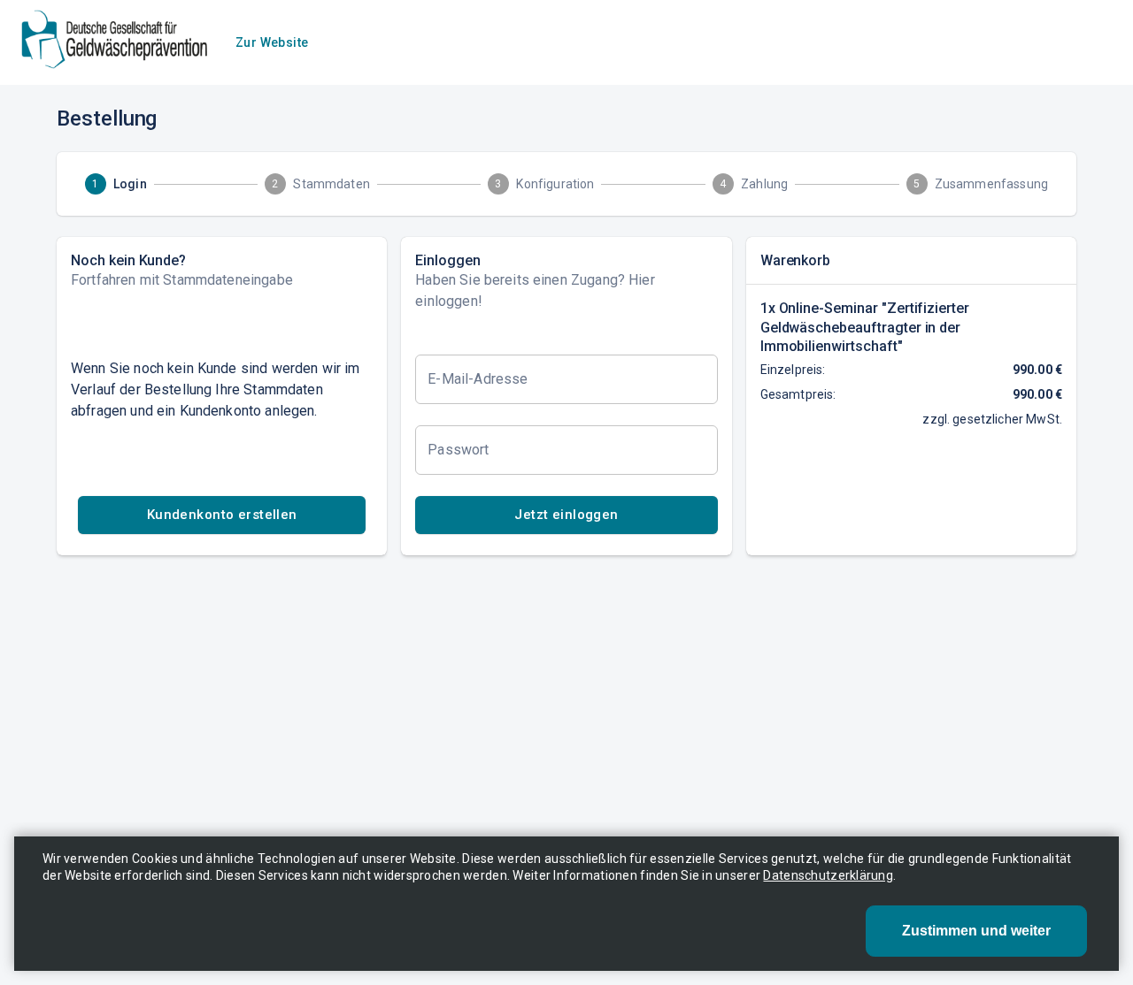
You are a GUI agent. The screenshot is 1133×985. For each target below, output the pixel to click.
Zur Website (271, 42)
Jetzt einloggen (566, 515)
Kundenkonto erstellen (222, 515)
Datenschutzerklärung (828, 875)
